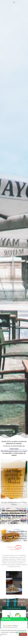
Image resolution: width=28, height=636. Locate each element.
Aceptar (23, 634)
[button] (2, 583)
